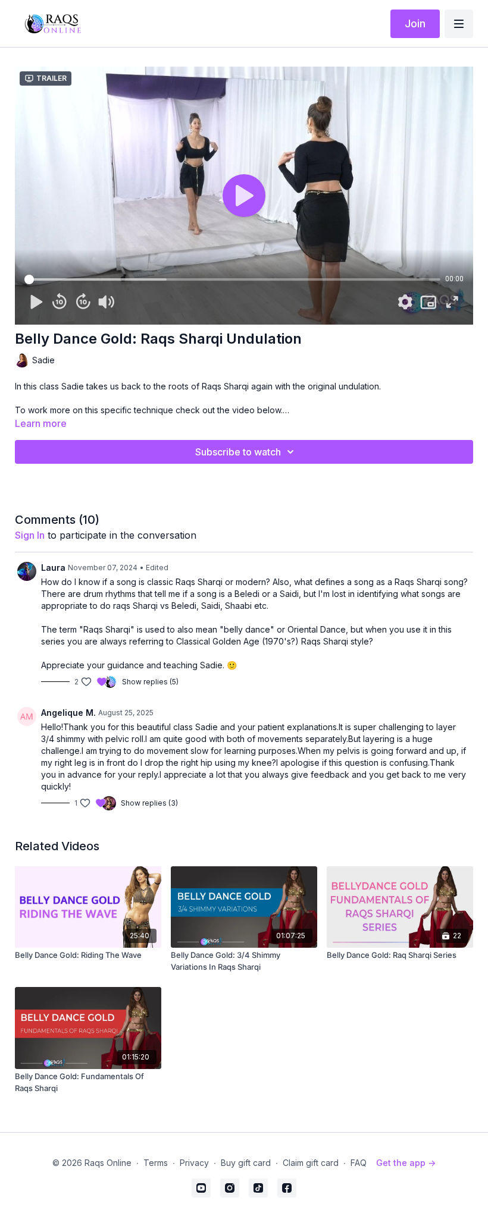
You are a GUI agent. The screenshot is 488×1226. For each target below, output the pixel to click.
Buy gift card (246, 1163)
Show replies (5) (150, 681)
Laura (53, 567)
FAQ (359, 1163)
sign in (30, 535)
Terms (155, 1163)
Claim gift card (311, 1163)
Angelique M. (68, 713)
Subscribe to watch (238, 452)
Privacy (194, 1163)
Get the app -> (406, 1163)
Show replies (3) (149, 803)
